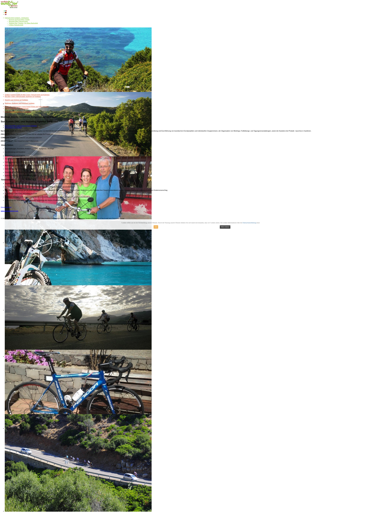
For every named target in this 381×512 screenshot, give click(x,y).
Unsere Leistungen (6, 207)
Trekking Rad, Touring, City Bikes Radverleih (23, 23)
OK (156, 227)
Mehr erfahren (225, 227)
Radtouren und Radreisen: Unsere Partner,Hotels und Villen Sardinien (27, 106)
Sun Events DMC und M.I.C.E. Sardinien (18, 112)
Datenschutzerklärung (249, 223)
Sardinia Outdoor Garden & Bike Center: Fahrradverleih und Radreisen (27, 95)
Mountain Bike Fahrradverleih (18, 21)
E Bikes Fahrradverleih (16, 25)
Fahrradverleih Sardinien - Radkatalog (17, 18)
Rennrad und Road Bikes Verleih (19, 19)
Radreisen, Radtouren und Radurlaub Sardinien (19, 103)
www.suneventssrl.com (10, 211)
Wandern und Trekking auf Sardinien (16, 100)
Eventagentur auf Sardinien (13, 127)
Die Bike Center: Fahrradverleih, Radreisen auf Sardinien (23, 96)
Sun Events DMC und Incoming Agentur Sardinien (21, 126)
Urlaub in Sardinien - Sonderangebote (16, 108)
